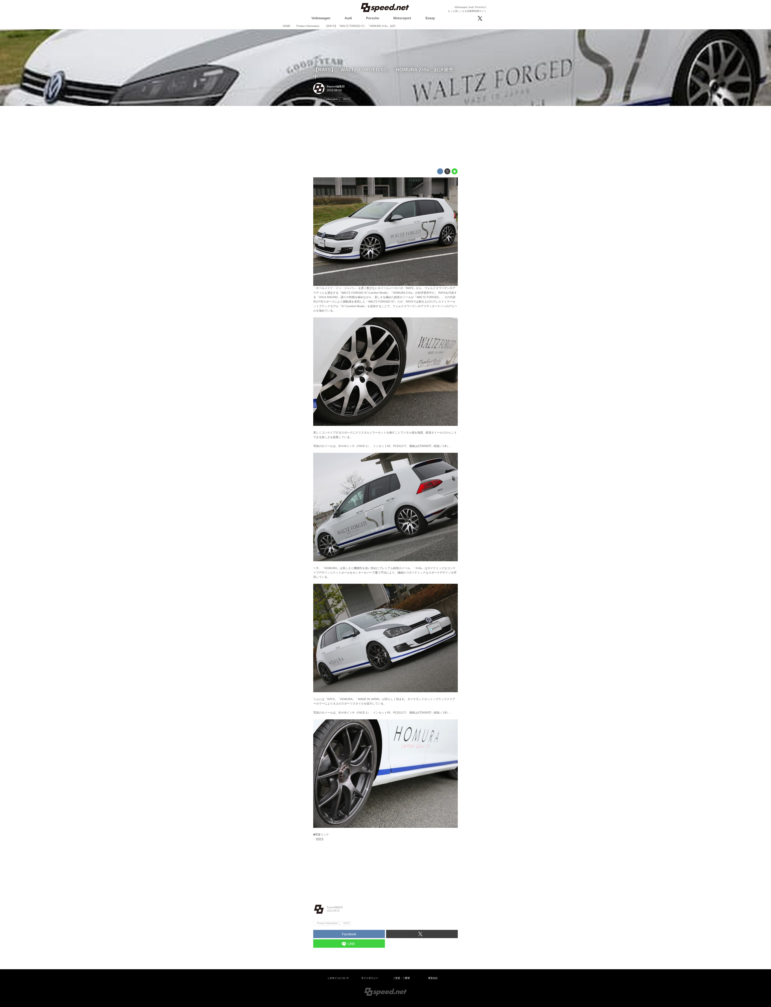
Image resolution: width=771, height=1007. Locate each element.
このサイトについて (338, 978)
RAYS (319, 838)
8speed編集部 (336, 86)
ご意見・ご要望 (401, 978)
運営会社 (433, 978)
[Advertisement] (385, 137)
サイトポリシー (369, 978)
